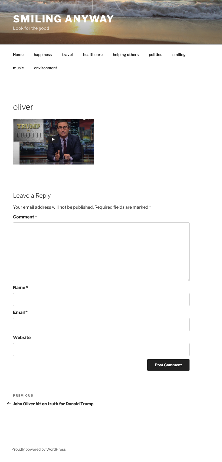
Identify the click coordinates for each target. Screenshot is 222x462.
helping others (126, 54)
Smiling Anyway (64, 19)
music (18, 67)
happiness (43, 54)
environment (45, 67)
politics (155, 54)
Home (18, 54)
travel (67, 54)
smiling (179, 54)
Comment (25, 217)
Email (20, 312)
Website (22, 337)
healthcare (93, 54)
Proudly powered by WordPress (38, 449)
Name (20, 287)
